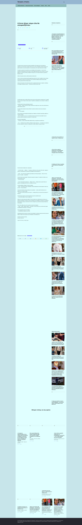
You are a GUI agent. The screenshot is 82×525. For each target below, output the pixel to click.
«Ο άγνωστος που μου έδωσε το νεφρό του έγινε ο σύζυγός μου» (57, 137)
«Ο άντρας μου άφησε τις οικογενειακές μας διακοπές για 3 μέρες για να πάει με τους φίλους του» (58, 268)
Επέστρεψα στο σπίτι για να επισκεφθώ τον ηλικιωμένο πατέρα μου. (58, 254)
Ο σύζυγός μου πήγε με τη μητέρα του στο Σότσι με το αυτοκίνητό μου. (58, 165)
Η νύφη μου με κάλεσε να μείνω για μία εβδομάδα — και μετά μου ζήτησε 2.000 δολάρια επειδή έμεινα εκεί (58, 403)
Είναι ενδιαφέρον (37, 5)
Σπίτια (49, 5)
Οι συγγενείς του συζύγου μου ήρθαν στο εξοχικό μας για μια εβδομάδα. (57, 297)
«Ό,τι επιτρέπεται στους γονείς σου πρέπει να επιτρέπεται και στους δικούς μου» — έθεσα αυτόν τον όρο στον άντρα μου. (58, 194)
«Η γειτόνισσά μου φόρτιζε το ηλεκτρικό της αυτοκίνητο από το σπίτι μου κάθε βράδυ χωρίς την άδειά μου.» (58, 388)
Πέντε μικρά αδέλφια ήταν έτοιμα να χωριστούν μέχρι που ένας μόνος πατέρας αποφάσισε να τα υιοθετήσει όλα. (58, 52)
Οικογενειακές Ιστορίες (29, 5)
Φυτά (46, 5)
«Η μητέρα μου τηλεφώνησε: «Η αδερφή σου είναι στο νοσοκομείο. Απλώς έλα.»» (58, 208)
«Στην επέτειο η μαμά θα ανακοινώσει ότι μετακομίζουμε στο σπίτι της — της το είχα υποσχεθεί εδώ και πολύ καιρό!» (58, 151)
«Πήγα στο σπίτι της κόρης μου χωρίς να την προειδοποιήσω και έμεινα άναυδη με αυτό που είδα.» (58, 343)
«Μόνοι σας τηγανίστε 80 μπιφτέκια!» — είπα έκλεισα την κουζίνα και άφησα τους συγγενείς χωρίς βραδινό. (58, 179)
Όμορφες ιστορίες (23, 2)
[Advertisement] (41, 15)
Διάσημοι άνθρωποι (21, 5)
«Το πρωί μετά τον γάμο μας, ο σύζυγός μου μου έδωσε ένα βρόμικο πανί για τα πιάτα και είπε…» (57, 283)
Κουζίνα (42, 5)
